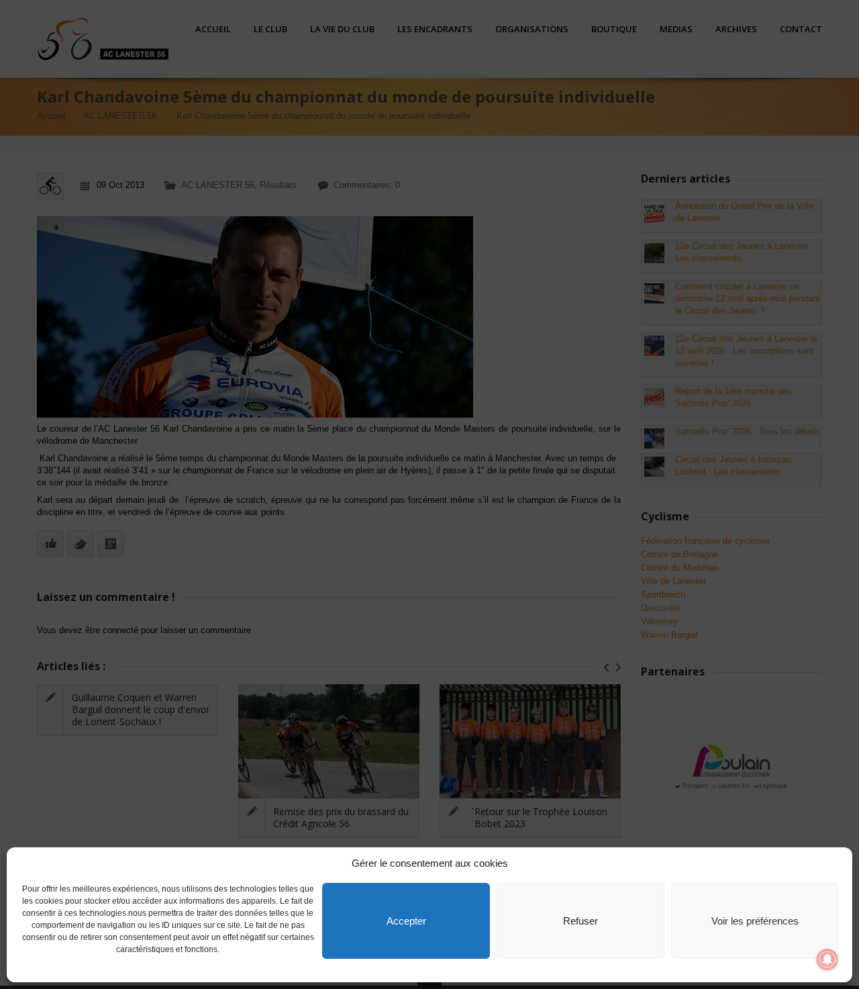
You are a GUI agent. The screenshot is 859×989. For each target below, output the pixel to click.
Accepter (406, 921)
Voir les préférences (755, 921)
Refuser (580, 921)
